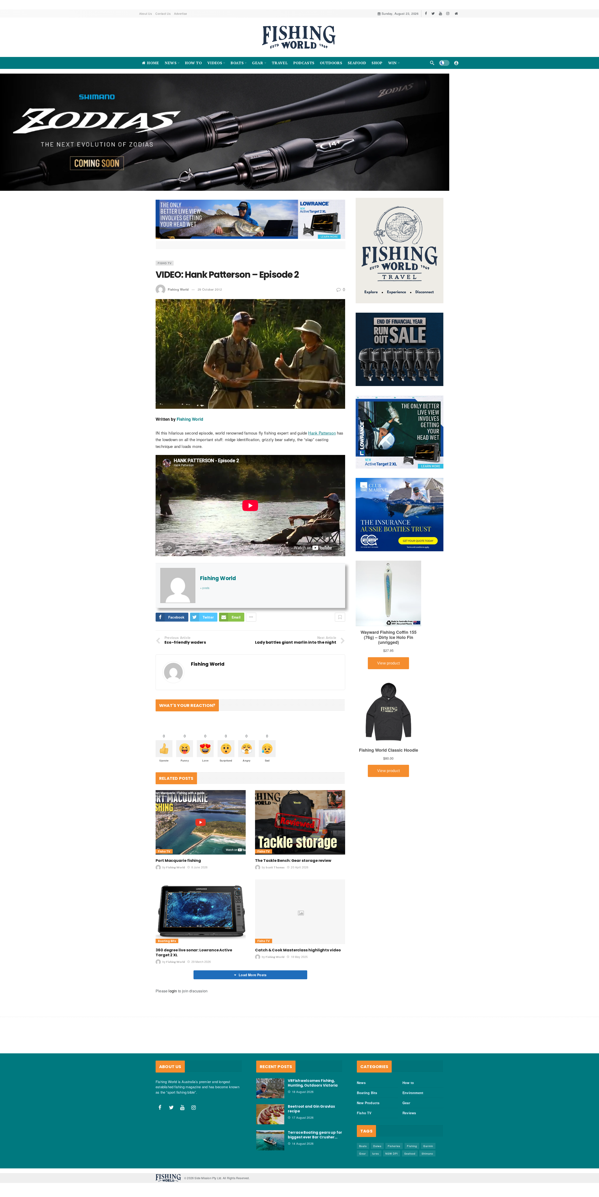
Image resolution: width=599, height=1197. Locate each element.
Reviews (409, 1117)
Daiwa (377, 1150)
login (172, 995)
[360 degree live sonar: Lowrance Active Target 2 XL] (201, 916)
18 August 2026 (303, 1096)
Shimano (427, 1158)
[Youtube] (440, 13)
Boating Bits (167, 946)
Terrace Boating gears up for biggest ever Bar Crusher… (315, 1139)
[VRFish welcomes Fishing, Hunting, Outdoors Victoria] (270, 1093)
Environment (412, 1097)
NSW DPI (391, 1158)
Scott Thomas (275, 872)
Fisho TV (165, 268)
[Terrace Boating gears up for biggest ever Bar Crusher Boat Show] (270, 1145)
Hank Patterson (322, 437)
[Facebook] (426, 13)
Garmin (428, 1150)
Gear (406, 1107)
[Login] (456, 62)
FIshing (412, 1150)
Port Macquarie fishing (178, 865)
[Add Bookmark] (340, 621)
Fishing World (178, 294)
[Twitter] (433, 13)
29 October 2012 (210, 294)
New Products (368, 1107)
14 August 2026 (303, 1148)
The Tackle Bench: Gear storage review (293, 865)
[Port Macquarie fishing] (201, 827)
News (361, 1087)
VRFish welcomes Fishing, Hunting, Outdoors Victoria (313, 1087)
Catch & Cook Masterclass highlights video (298, 954)
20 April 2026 (299, 872)
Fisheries (394, 1150)
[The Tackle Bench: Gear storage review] (300, 827)
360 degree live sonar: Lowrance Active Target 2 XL (194, 957)
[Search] (432, 62)
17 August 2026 (303, 1122)
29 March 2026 (201, 966)
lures (375, 1158)
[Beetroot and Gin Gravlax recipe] (270, 1119)
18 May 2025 (299, 961)
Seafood (409, 1158)
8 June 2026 (199, 872)
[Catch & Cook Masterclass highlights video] (300, 916)
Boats (363, 1150)
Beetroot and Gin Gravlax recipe (311, 1113)
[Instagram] (448, 13)
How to (408, 1087)
